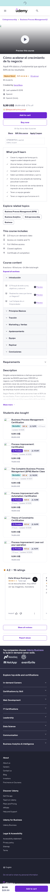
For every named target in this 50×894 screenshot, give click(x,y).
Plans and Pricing (10, 804)
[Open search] (37, 11)
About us (6, 763)
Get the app (7, 796)
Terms (5, 850)
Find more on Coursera (12, 782)
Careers (6, 767)
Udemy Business (35, 650)
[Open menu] (5, 11)
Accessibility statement (12, 839)
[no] (21, 613)
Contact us (7, 770)
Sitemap (6, 846)
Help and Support (10, 811)
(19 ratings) (34, 76)
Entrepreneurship (10, 19)
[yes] (16, 613)
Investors (7, 778)
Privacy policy (8, 842)
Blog (5, 774)
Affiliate (6, 807)
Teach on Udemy (9, 800)
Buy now (25, 122)
